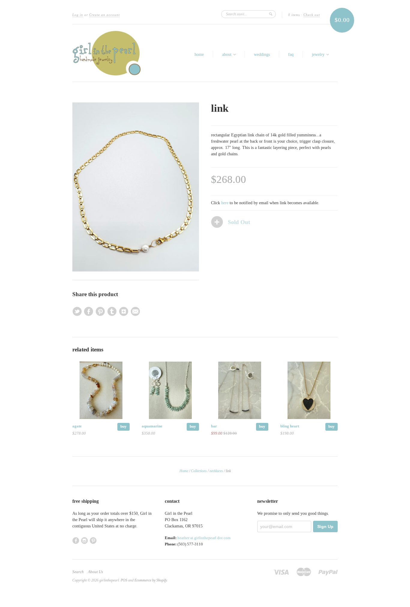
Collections (199, 471)
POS (124, 580)
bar (214, 426)
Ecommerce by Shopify (150, 580)
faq (291, 54)
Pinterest (93, 540)
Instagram (84, 540)
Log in (77, 15)
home (199, 54)
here (224, 203)
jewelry (319, 54)
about (227, 54)
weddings (262, 54)
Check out (311, 15)
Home (183, 471)
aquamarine (152, 426)
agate (77, 426)
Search (78, 572)
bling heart (289, 426)
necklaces (216, 471)
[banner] (106, 53)
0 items (294, 15)
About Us (95, 572)
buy (123, 426)
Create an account (104, 15)
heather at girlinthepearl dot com (204, 538)
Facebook (75, 540)
